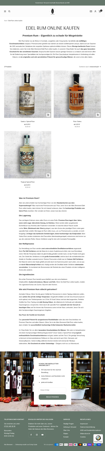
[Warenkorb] (100, 11)
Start (5, 20)
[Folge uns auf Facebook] (31, 435)
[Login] (95, 11)
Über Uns (66, 430)
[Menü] (101, 435)
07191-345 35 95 (9, 426)
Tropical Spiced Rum (28, 182)
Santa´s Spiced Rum (28, 121)
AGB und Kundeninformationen (90, 430)
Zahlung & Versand (69, 427)
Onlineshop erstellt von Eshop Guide (26, 444)
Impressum (84, 424)
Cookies (83, 437)
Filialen (65, 433)
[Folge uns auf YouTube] (42, 435)
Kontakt (65, 437)
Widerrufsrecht (85, 433)
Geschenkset (63, 54)
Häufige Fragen (68, 424)
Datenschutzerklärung (87, 427)
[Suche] (9, 11)
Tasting (69, 294)
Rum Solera (77, 121)
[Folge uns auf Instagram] (37, 435)
